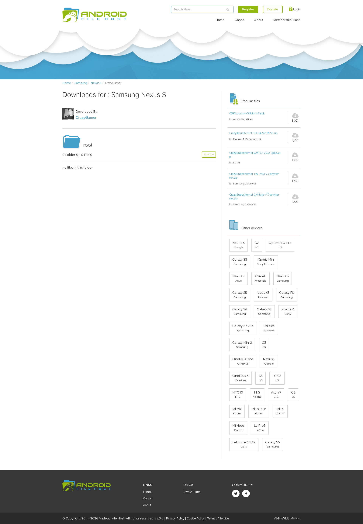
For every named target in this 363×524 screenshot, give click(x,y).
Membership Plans (286, 20)
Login (296, 9)
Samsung (80, 83)
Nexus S (96, 83)
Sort (207, 154)
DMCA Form (191, 492)
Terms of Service (218, 518)
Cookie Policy (196, 518)
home (66, 83)
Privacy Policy (175, 518)
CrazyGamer (86, 117)
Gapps (239, 20)
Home (220, 20)
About (258, 20)
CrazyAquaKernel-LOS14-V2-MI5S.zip (253, 133)
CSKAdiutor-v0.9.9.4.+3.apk (247, 113)
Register (248, 9)
